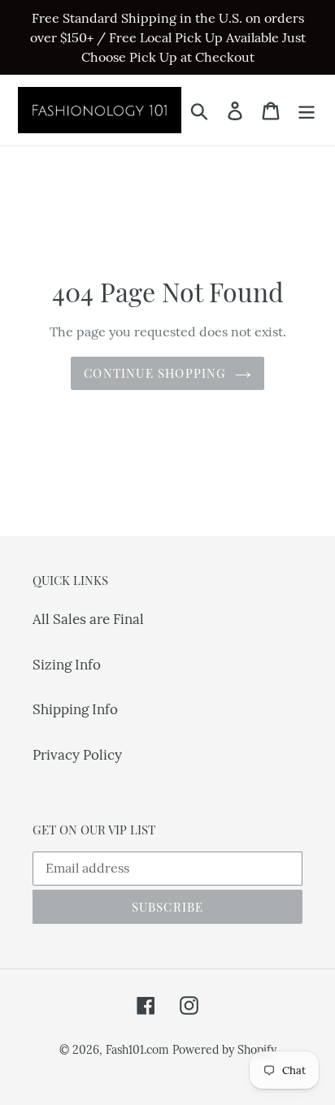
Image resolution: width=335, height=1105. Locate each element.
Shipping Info (75, 709)
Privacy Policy (77, 755)
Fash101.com (137, 1049)
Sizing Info (67, 665)
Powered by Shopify (224, 1049)
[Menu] (306, 110)
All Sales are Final (88, 619)
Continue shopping (155, 373)
